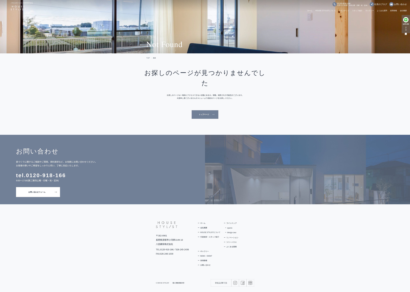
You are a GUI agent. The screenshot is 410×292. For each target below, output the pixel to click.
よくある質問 (382, 11)
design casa (231, 232)
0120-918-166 (46, 175)
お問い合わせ (400, 4)
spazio (229, 227)
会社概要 (403, 11)
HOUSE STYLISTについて (325, 11)
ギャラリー (369, 11)
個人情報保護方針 (178, 283)
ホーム (309, 11)
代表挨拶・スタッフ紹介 (209, 237)
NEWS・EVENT (206, 256)
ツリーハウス (231, 242)
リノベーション (232, 237)
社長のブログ (380, 4)
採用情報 (393, 11)
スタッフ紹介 (357, 11)
